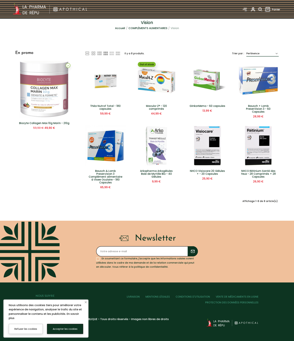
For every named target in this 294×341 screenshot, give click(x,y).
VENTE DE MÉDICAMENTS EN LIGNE (237, 296)
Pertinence (252, 53)
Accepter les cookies (65, 329)
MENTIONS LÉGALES (157, 296)
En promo (24, 53)
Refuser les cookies (25, 329)
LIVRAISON (133, 296)
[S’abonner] (193, 251)
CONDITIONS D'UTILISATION (193, 296)
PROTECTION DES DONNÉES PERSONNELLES (231, 302)
